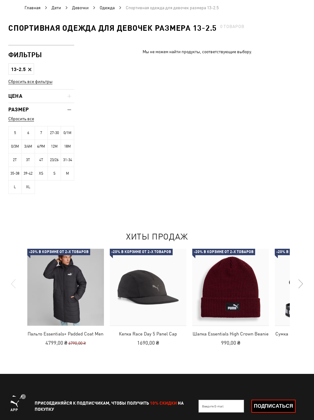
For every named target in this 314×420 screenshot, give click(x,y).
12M (54, 146)
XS (41, 173)
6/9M (41, 146)
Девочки (80, 7)
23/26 (54, 160)
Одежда (107, 7)
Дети (56, 7)
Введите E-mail (213, 406)
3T (28, 160)
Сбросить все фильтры (30, 81)
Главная (32, 7)
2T (15, 160)
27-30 (54, 133)
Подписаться (273, 406)
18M (67, 146)
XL (28, 187)
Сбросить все (21, 118)
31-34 (67, 160)
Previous (13, 283)
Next (300, 283)
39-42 (28, 173)
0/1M (67, 133)
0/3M (15, 146)
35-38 (14, 173)
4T (41, 160)
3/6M (28, 146)
